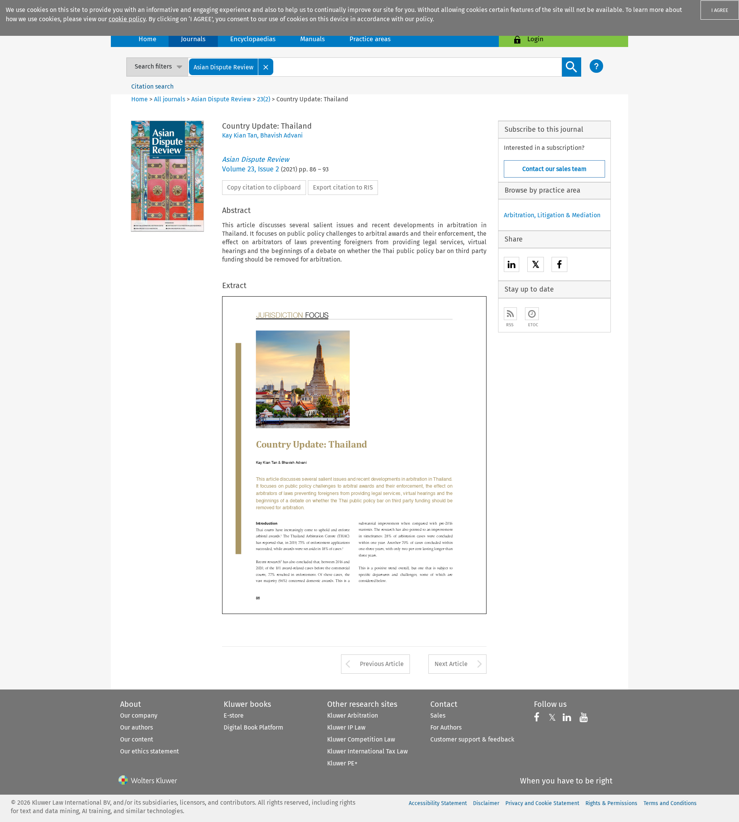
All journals (170, 99)
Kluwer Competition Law (361, 739)
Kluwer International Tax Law (367, 751)
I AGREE (719, 10)
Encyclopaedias (253, 39)
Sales (437, 715)
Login (535, 39)
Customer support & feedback (472, 739)
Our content (136, 739)
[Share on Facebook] (559, 265)
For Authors (445, 727)
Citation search (152, 86)
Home (147, 39)
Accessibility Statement (438, 803)
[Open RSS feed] (510, 313)
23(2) (263, 99)
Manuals (312, 39)
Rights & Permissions (611, 803)
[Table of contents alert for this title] (532, 313)
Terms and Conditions (670, 803)
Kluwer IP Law (346, 727)
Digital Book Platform (253, 727)
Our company (138, 715)
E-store (234, 715)
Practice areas (370, 39)
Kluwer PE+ (342, 763)
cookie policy (127, 19)
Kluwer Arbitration (352, 715)
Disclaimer (486, 803)
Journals (193, 39)
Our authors (136, 727)
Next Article (451, 664)
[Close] (266, 66)
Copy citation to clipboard (264, 187)
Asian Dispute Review (221, 99)
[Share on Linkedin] (511, 265)
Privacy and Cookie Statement (542, 803)
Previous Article (382, 664)
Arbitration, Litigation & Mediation (552, 215)
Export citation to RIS (343, 187)
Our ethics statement (149, 751)
